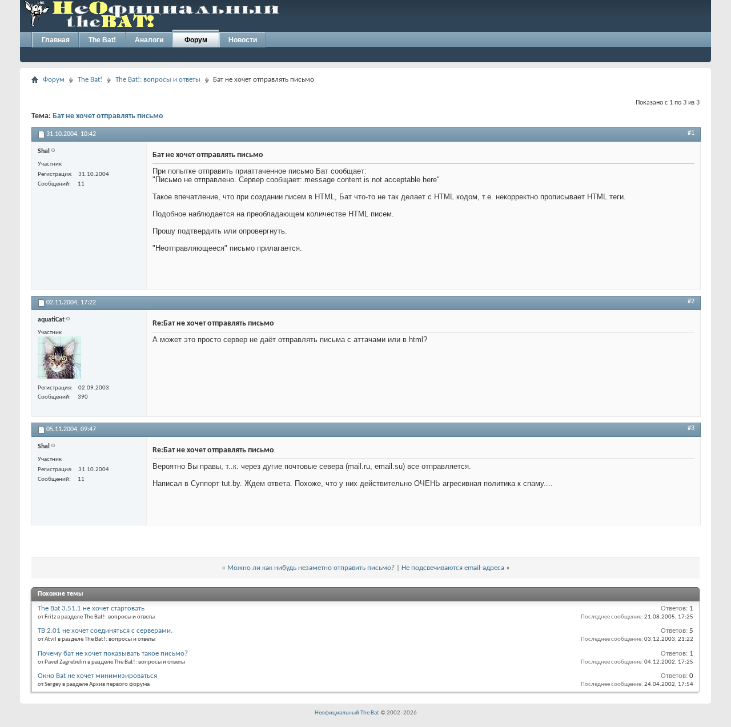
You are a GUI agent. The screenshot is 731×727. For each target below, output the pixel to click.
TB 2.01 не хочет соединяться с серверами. (105, 630)
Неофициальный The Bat (347, 713)
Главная (56, 40)
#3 (691, 428)
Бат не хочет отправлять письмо (108, 116)
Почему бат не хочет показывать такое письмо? (113, 653)
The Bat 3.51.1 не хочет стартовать (91, 608)
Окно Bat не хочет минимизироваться (97, 676)
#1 (691, 133)
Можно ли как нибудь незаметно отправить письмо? (311, 568)
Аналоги (149, 40)
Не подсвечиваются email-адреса (452, 568)
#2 (691, 301)
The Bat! (102, 40)
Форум (195, 40)
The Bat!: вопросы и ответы (157, 79)
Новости (242, 40)
